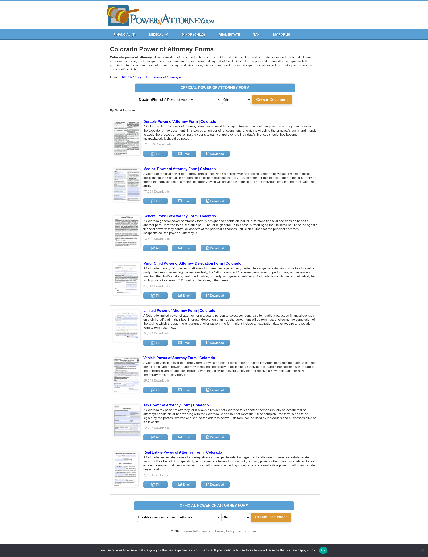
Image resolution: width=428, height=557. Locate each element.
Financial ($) (125, 34)
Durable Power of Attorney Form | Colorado (179, 121)
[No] (422, 550)
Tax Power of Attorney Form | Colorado (176, 405)
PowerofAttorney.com (197, 531)
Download (216, 154)
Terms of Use (246, 531)
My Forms (281, 34)
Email (186, 154)
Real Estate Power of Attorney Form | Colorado (182, 452)
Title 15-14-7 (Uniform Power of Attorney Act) (153, 77)
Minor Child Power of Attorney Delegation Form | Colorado (192, 263)
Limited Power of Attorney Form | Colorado (179, 310)
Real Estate (229, 34)
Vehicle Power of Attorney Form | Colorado (179, 358)
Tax (256, 34)
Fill (157, 154)
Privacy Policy (225, 531)
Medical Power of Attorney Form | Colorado (179, 169)
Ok (323, 550)
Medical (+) (158, 34)
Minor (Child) (193, 34)
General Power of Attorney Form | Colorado (179, 216)
